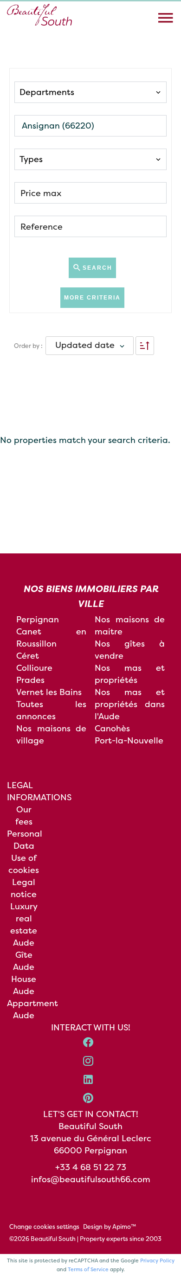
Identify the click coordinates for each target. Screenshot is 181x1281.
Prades (30, 680)
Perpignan (37, 619)
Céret (27, 655)
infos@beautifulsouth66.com (90, 1179)
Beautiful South (90, 1126)
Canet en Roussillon (51, 637)
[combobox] (90, 92)
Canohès (112, 728)
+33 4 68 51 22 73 (90, 1167)
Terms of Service (88, 1269)
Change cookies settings (44, 1226)
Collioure (34, 668)
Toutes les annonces (51, 710)
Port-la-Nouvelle (129, 740)
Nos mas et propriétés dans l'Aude (130, 704)
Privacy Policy (157, 1260)
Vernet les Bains (49, 692)
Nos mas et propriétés (130, 674)
